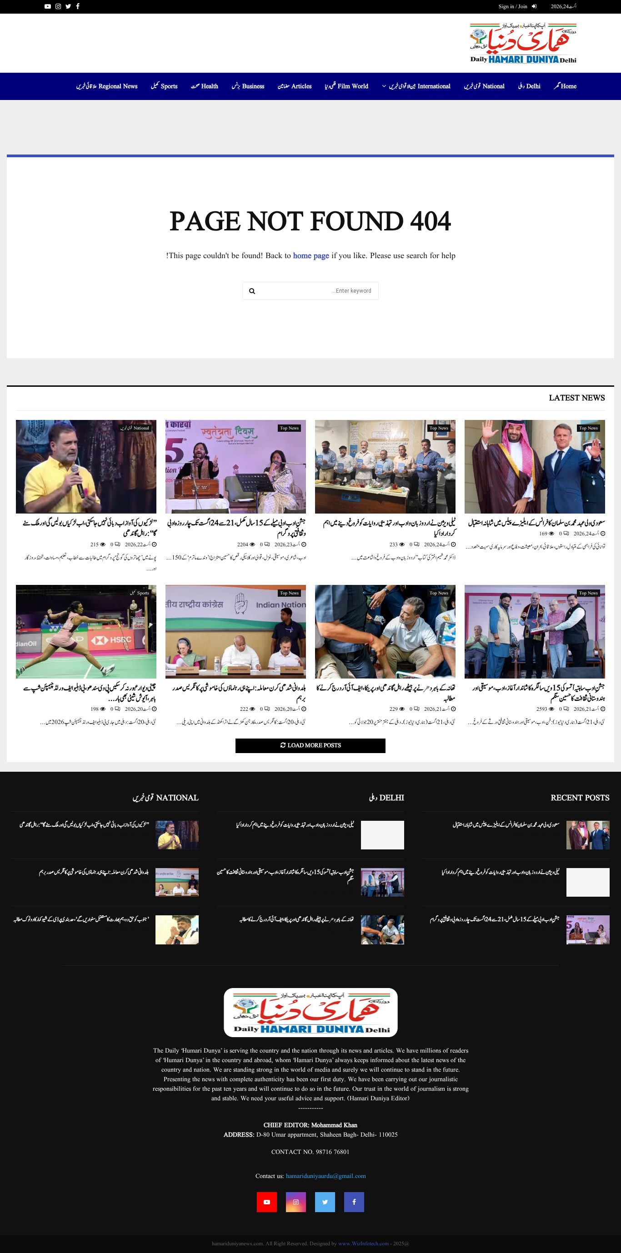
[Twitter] (325, 1202)
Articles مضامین (294, 86)
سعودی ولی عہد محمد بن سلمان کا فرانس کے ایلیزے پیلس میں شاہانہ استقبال (536, 523)
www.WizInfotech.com (363, 1244)
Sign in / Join (514, 6)
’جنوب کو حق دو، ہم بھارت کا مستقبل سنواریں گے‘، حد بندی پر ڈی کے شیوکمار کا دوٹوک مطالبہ (81, 919)
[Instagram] (296, 1202)
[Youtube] (267, 1202)
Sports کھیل (164, 86)
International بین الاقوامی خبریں (420, 86)
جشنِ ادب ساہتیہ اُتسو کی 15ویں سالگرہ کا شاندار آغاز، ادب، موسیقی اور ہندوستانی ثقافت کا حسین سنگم (538, 693)
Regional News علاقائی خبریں (106, 86)
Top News (588, 428)
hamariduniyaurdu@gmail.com (326, 1176)
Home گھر (565, 86)
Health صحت (204, 86)
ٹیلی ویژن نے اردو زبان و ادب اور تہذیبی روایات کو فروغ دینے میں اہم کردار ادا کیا (389, 528)
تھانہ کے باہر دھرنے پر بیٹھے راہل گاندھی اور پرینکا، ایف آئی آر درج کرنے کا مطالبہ (386, 693)
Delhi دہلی (529, 86)
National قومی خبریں (484, 86)
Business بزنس (248, 86)
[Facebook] (354, 1202)
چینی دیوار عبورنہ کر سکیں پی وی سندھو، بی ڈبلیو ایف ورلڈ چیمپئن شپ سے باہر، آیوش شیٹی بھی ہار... (89, 693)
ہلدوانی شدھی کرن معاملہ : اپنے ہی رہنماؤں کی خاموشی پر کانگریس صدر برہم (239, 693)
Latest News (577, 398)
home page (311, 256)
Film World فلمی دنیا (346, 86)
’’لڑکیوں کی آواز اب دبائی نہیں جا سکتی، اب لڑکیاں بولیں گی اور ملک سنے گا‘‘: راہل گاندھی (89, 528)
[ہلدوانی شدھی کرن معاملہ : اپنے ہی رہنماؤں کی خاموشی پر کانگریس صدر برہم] (235, 632)
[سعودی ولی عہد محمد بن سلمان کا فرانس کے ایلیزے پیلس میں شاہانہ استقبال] (535, 467)
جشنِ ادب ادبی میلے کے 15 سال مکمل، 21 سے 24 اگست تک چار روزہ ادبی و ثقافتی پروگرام (236, 528)
